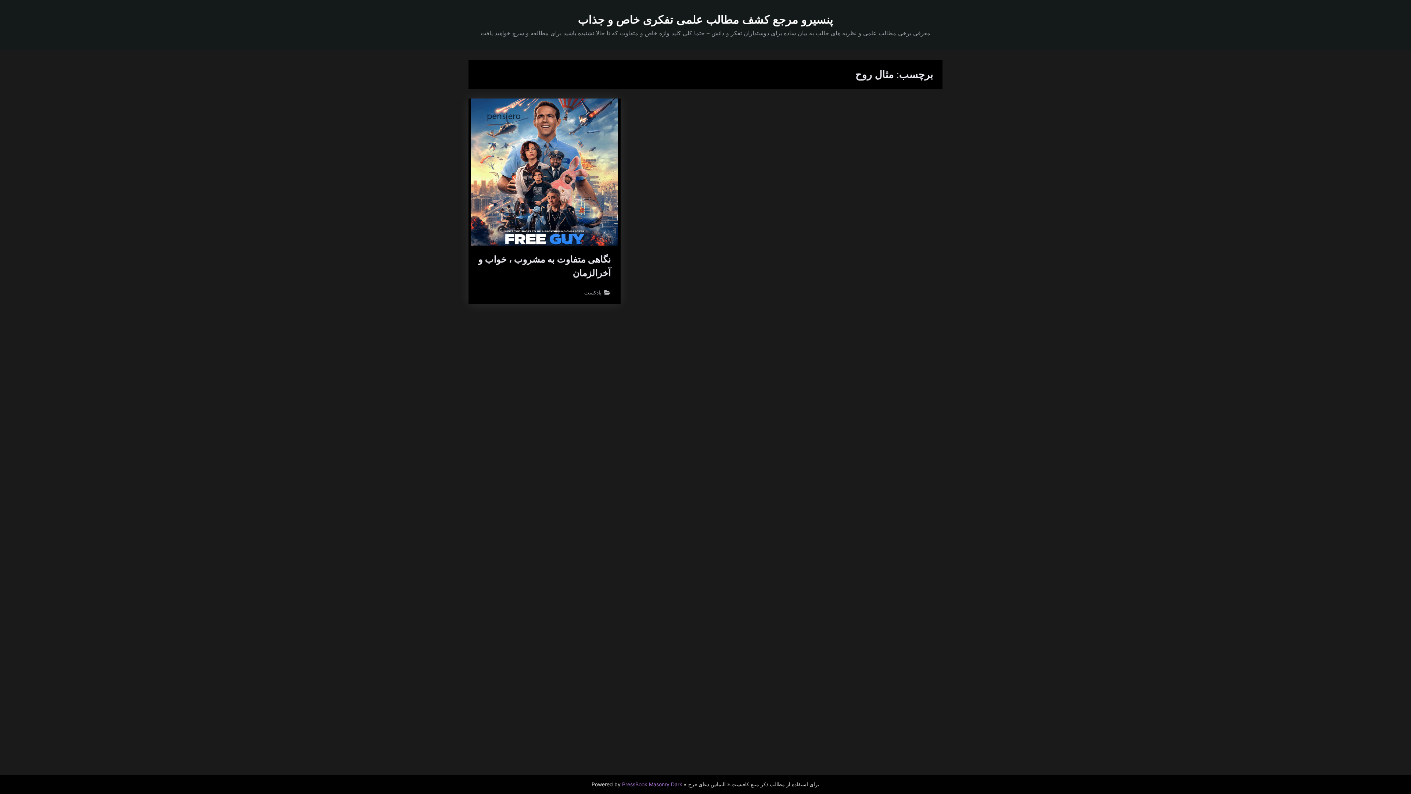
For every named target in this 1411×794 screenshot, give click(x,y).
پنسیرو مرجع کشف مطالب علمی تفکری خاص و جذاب (705, 19)
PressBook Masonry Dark (652, 784)
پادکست (593, 292)
